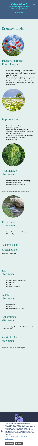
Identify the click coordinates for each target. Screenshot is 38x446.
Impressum (24, 436)
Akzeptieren (9, 443)
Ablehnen (19, 443)
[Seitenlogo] (19, 15)
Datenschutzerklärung (11, 436)
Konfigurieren (9, 439)
